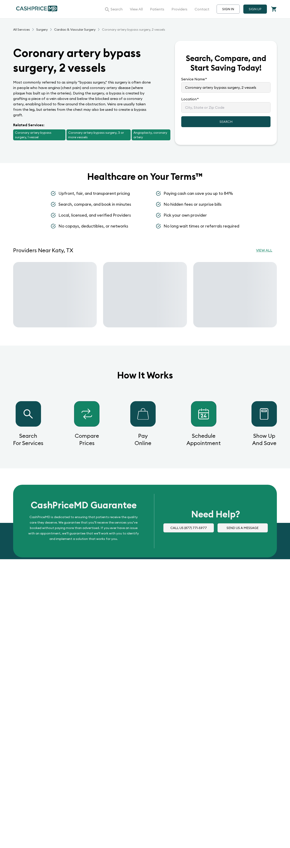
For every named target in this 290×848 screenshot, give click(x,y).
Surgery (42, 29)
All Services (21, 29)
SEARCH (226, 122)
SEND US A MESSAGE (243, 528)
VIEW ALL (264, 250)
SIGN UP (255, 9)
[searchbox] (225, 87)
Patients (157, 9)
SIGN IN (228, 9)
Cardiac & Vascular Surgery (75, 29)
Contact (202, 9)
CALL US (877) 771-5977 (188, 528)
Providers (179, 9)
